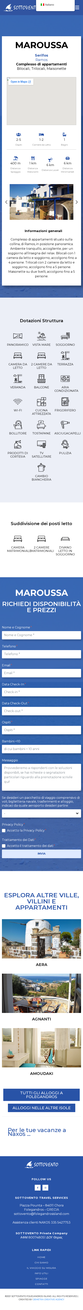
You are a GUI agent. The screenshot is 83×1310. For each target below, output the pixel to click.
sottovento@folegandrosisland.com (41, 1214)
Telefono (9, 646)
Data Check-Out (15, 703)
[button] (6, 202)
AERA (41, 964)
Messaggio (10, 760)
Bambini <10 (11, 741)
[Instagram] (45, 1188)
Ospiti (6, 722)
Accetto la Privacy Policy (26, 830)
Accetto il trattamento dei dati (30, 846)
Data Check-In (13, 684)
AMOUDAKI (41, 1073)
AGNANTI (41, 1019)
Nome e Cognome (16, 627)
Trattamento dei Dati (18, 840)
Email (6, 665)
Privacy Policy (13, 824)
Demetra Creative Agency (48, 1299)
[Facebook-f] (38, 1188)
